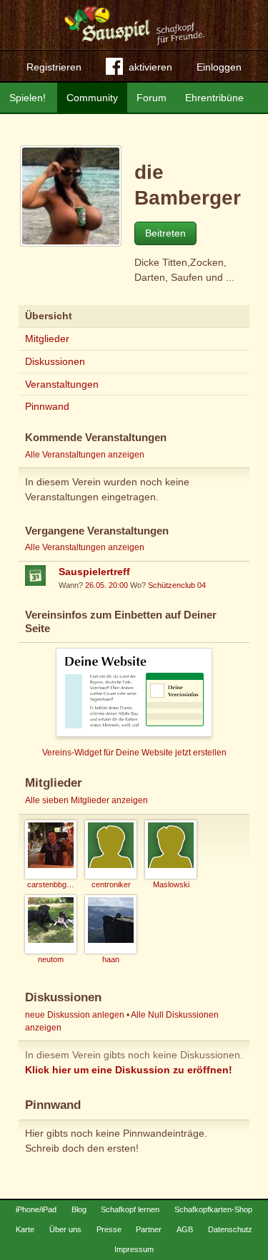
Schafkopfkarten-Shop (213, 1209)
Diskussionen (55, 361)
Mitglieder (47, 338)
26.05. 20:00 (106, 585)
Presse (108, 1229)
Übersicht (48, 315)
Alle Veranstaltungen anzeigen (84, 455)
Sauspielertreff (94, 571)
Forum (152, 97)
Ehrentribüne (214, 97)
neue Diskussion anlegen (74, 1015)
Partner (149, 1229)
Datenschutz (230, 1229)
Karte (25, 1229)
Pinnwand (47, 406)
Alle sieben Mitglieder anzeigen (86, 800)
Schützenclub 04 (177, 585)
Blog (78, 1209)
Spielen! (27, 97)
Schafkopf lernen (130, 1209)
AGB (185, 1229)
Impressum (134, 1249)
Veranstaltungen (62, 384)
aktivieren (150, 67)
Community (92, 97)
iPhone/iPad (36, 1209)
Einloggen (219, 67)
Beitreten (165, 233)
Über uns (65, 1229)
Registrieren (53, 67)
